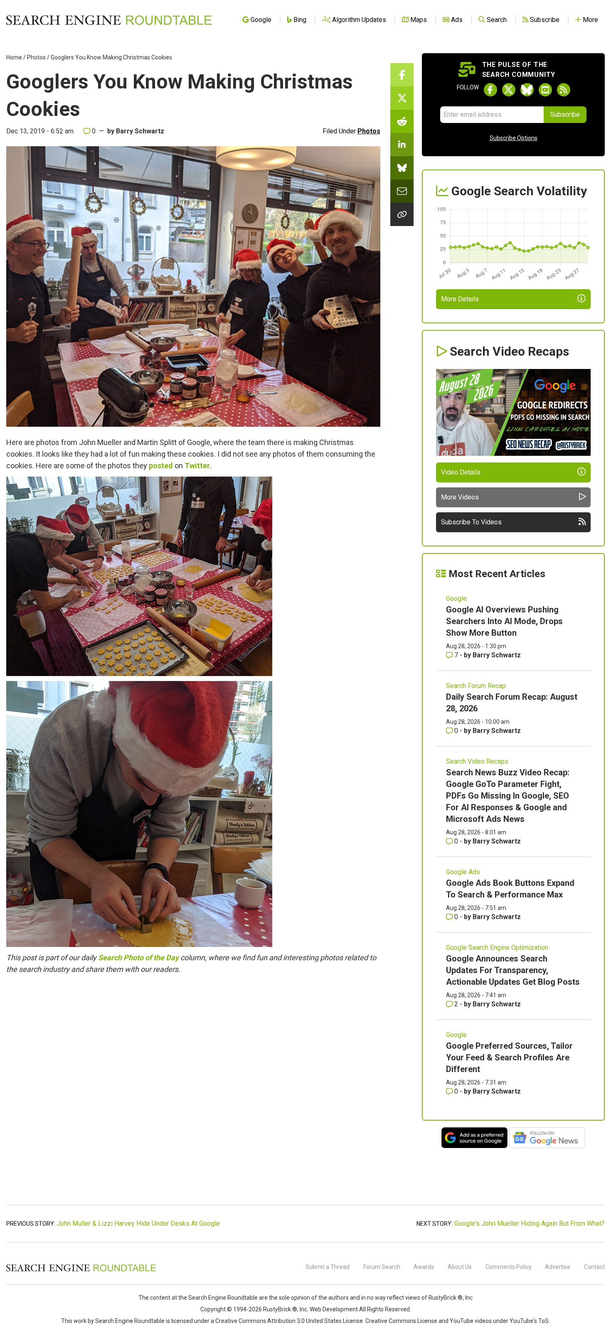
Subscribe (565, 114)
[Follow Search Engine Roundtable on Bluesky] (527, 89)
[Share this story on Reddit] (402, 121)
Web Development (334, 1309)
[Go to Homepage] (109, 20)
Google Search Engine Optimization (497, 948)
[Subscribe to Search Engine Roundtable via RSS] (563, 89)
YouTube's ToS (529, 1321)
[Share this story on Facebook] (402, 74)
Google (456, 598)
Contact (594, 1267)
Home (14, 57)
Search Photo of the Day (138, 957)
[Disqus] (193, 1094)
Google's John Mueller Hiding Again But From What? (529, 1223)
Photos (36, 57)
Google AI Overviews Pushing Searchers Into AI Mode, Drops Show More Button (504, 621)
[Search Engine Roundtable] (81, 1270)
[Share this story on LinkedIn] (402, 144)
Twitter (197, 465)
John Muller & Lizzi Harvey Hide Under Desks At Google (138, 1223)
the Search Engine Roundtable (218, 1297)
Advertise (557, 1267)
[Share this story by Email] (402, 191)
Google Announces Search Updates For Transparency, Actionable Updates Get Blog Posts (513, 970)
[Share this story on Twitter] (402, 98)
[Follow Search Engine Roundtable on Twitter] (508, 89)
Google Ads (463, 872)
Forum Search (381, 1267)
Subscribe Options (513, 138)
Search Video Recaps (477, 761)
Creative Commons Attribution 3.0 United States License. (289, 1321)
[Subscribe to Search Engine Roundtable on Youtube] (545, 89)
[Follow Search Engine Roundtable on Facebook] (490, 89)
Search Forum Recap (476, 686)
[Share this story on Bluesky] (402, 167)
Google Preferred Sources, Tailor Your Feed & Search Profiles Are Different (509, 1057)
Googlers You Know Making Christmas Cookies (111, 57)
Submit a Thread (328, 1267)
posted (161, 465)
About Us (460, 1267)
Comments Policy (508, 1267)
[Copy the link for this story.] (402, 214)
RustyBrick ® (280, 1309)
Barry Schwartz (140, 131)
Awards (424, 1267)
